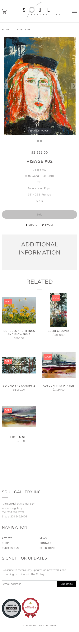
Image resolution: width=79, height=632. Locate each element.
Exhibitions (47, 548)
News (43, 538)
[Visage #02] (38, 141)
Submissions (10, 548)
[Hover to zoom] (40, 86)
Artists (7, 538)
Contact (45, 543)
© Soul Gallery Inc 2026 (39, 625)
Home (5, 29)
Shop (5, 543)
